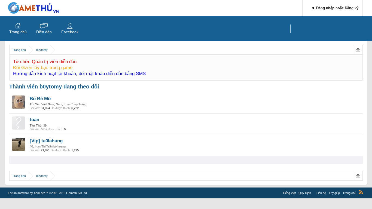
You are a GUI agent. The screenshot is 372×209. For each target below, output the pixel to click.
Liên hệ (321, 193)
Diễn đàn (44, 32)
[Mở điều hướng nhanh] (357, 49)
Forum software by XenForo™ (48, 193)
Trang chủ (18, 32)
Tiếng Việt (289, 193)
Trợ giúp (334, 193)
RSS (361, 192)
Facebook (69, 32)
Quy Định (304, 193)
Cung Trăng (78, 104)
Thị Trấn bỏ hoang (53, 146)
